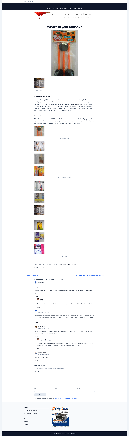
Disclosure (26, 418)
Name (36, 388)
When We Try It (68, 8)
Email (57, 388)
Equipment (61, 24)
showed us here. (78, 104)
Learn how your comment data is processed (66, 398)
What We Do (59, 8)
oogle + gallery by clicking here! (68, 264)
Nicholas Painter (42, 352)
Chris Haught (43, 339)
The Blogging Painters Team (31, 410)
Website (78, 388)
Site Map (26, 424)
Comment (37, 371)
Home (48, 8)
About (53, 8)
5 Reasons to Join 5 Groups (31, 275)
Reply (36, 296)
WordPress (58, 433)
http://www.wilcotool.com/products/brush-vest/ (65, 303)
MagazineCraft (68, 433)
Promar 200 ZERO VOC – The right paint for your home (90, 275)
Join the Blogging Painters (30, 413)
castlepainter (41, 326)
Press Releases (78, 8)
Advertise (26, 421)
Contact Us (26, 416)
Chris (41, 299)
